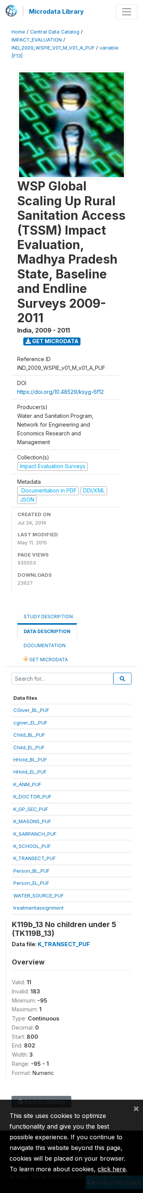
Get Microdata (55, 341)
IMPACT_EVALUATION (36, 40)
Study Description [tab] (48, 616)
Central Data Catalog (54, 32)
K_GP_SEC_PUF (30, 809)
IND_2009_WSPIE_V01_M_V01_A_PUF (53, 48)
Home (18, 32)
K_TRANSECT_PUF (34, 858)
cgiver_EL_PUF (30, 723)
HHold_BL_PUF (30, 759)
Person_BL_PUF (31, 871)
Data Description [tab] (47, 631)
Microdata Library (56, 11)
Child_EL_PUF (29, 747)
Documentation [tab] (45, 645)
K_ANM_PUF (27, 784)
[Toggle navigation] (126, 11)
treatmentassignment (38, 908)
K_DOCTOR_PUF (32, 796)
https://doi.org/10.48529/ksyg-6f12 (60, 392)
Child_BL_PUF (29, 735)
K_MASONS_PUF (32, 821)
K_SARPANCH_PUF (34, 834)
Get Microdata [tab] (48, 659)
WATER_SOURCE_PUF (38, 895)
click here (112, 1169)
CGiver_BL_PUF (31, 710)
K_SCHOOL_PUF (32, 846)
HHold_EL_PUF (30, 772)
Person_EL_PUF (31, 883)
